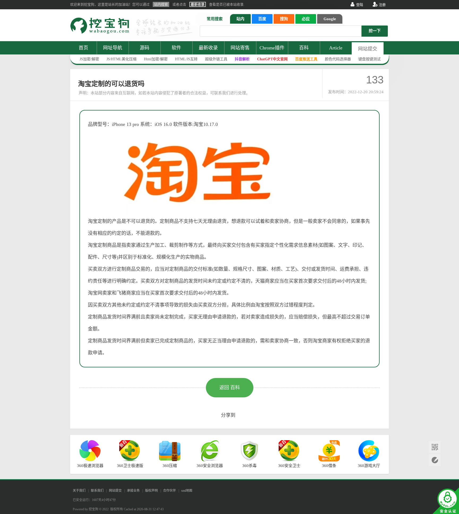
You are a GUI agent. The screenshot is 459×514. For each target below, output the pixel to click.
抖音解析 (242, 59)
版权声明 (151, 490)
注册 (382, 5)
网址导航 (112, 47)
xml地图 (186, 490)
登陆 (359, 5)
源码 (144, 47)
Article (335, 47)
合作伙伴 (169, 490)
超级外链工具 (216, 59)
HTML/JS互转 (186, 59)
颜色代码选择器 (338, 59)
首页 (83, 47)
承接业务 (133, 490)
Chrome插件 (272, 47)
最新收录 (208, 47)
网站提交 (367, 49)
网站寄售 (240, 47)
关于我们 (79, 490)
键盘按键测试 (369, 59)
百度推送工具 (306, 59)
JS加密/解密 (89, 59)
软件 (176, 47)
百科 (304, 47)
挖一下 (375, 31)
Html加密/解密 (156, 59)
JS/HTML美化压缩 (122, 59)
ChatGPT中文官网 (272, 59)
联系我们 (97, 490)
